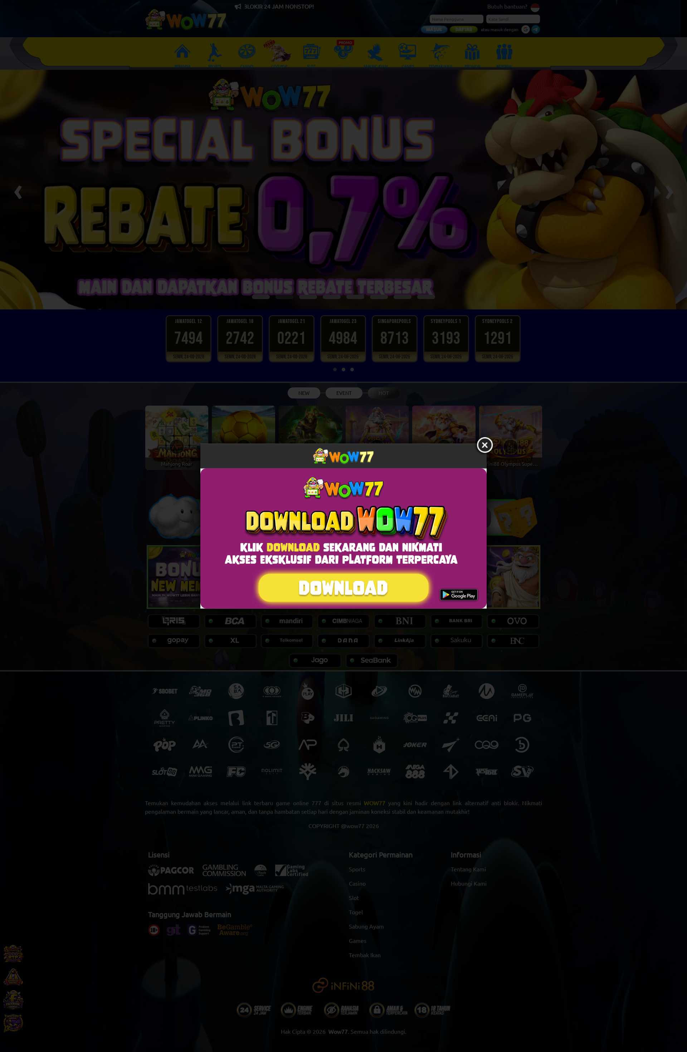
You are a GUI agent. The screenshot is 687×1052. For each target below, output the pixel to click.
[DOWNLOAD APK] (343, 538)
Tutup (485, 445)
